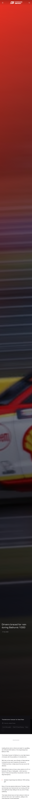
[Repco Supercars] (16, 2)
